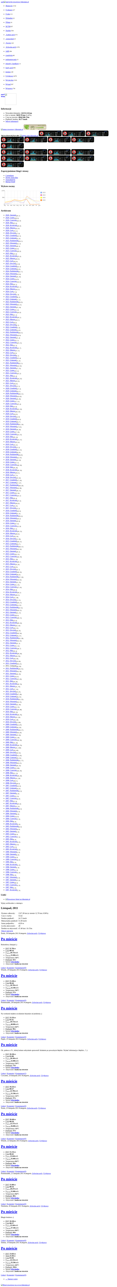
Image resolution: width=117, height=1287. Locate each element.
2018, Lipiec (10, 462)
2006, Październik (12, 808)
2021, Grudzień (11, 358)
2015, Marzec (10, 564)
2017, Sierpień (10, 490)
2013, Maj (9, 620)
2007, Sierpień (10, 793)
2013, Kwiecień (11, 623)
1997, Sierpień (10, 880)
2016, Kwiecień (11, 531)
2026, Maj (9, 223)
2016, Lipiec (10, 523)
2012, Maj (9, 651)
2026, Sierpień (10, 215)
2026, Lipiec (10, 218)
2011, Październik (11, 668)
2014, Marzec (10, 595)
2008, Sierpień (10, 765)
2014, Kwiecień (11, 592)
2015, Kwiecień (11, 561)
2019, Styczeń (10, 447)
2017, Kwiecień (11, 500)
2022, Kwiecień (11, 348)
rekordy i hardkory (12, 64)
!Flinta (7, 22)
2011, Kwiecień (11, 684)
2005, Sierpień (10, 831)
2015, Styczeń (10, 569)
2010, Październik (12, 699)
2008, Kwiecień (11, 775)
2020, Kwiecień (11, 409)
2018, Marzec (10, 472)
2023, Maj (9, 314)
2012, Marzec (10, 656)
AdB (7, 51)
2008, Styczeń (10, 783)
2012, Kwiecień (11, 653)
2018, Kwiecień (11, 470)
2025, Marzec (10, 258)
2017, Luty (9, 505)
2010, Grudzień (11, 694)
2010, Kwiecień (11, 714)
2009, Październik (12, 729)
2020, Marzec (10, 411)
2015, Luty (9, 567)
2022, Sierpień (10, 337)
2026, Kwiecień (11, 225)
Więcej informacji (11, 121)
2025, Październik (12, 241)
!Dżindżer (9, 18)
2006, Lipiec (10, 816)
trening (8, 72)
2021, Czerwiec (11, 373)
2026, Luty (9, 230)
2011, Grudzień (11, 663)
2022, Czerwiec (11, 342)
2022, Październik (12, 332)
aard (2, 2)
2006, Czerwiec (11, 819)
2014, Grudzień (11, 572)
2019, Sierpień (10, 429)
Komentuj (10, 968)
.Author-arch (10, 35)
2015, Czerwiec (11, 556)
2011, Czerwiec (11, 679)
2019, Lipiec (10, 432)
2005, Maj (9, 839)
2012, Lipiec (10, 645)
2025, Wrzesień (11, 243)
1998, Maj (9, 875)
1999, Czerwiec (11, 859)
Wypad (8, 84)
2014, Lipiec (10, 584)
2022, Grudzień (11, 327)
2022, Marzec (10, 350)
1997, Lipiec (10, 882)
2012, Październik (12, 638)
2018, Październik (12, 454)
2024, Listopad (10, 269)
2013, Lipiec (10, 615)
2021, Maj (9, 376)
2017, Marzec (10, 503)
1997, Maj (9, 887)
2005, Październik (12, 826)
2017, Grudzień (11, 480)
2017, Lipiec (10, 493)
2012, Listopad (10, 635)
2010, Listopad (10, 696)
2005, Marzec (10, 844)
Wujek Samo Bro (11, 178)
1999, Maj (9, 862)
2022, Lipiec (10, 340)
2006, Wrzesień (11, 811)
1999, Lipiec (10, 857)
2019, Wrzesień (11, 426)
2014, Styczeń (10, 600)
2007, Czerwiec (11, 798)
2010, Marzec (10, 717)
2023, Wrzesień (11, 304)
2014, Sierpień (10, 582)
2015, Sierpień (10, 551)
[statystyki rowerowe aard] (12, 129)
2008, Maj (9, 773)
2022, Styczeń (10, 355)
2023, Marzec (10, 319)
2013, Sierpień (10, 612)
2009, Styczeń (10, 752)
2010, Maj (9, 712)
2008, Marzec (10, 778)
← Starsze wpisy (11, 1279)
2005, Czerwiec (11, 836)
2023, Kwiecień (11, 317)
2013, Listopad (10, 605)
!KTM (7, 26)
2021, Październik (12, 363)
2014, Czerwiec (11, 587)
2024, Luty (9, 291)
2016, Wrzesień (11, 518)
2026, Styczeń (10, 233)
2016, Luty (9, 536)
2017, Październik (12, 485)
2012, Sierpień (10, 643)
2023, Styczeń (10, 325)
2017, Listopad (10, 482)
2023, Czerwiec (11, 312)
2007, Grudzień (11, 785)
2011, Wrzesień (11, 671)
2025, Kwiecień (11, 256)
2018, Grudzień (11, 449)
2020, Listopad (10, 391)
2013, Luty (9, 628)
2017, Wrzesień (11, 488)
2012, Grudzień (11, 633)
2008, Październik (12, 760)
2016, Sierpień (10, 521)
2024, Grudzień (11, 266)
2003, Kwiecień (11, 849)
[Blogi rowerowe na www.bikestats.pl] (15, 1285)
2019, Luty (9, 444)
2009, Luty (9, 750)
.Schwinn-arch (10, 47)
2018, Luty (9, 475)
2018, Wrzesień (11, 457)
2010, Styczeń (10, 722)
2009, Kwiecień (11, 745)
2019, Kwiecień (11, 439)
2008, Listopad (10, 757)
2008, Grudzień (11, 755)
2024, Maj (9, 284)
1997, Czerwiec (11, 885)
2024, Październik (12, 271)
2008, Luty (9, 780)
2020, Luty (9, 414)
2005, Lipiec (10, 834)
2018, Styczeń (10, 477)
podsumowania (10, 59)
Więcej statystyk (7, 931)
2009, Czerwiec (11, 740)
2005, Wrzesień (11, 829)
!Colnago (8, 10)
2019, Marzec (10, 442)
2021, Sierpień (10, 368)
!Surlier (8, 31)
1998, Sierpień (10, 867)
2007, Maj (9, 801)
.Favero (8, 43)
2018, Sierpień (10, 460)
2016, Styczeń (10, 539)
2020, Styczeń (10, 416)
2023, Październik (12, 302)
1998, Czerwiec (11, 872)
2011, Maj (9, 681)
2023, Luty (9, 322)
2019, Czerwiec (11, 434)
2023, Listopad (10, 299)
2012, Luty (9, 658)
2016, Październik (12, 516)
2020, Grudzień (11, 388)
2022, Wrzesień (11, 335)
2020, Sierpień (10, 398)
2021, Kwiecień (11, 378)
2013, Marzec (10, 625)
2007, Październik (12, 791)
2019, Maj (9, 437)
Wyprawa (8, 88)
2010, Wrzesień (11, 701)
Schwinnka (15, 962)
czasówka (9, 55)
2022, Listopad (10, 330)
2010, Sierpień (10, 704)
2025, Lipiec (10, 248)
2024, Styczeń (10, 294)
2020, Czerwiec (11, 404)
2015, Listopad (10, 544)
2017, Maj (9, 498)
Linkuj (3, 968)
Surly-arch (9, 68)
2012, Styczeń (10, 661)
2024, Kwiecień (11, 286)
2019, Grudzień (11, 419)
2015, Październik (12, 546)
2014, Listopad (10, 574)
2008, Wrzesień (11, 763)
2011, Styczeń (10, 691)
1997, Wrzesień (11, 877)
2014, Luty (9, 597)
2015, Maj (9, 559)
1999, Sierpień (10, 854)
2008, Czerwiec (11, 770)
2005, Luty (9, 847)
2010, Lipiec (10, 707)
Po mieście (9, 939)
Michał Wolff (10, 182)
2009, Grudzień (11, 724)
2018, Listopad (10, 452)
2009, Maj (9, 742)
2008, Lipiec (10, 768)
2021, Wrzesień (11, 365)
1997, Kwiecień (11, 890)
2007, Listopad (10, 788)
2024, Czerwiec (11, 281)
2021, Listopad (10, 360)
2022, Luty (9, 353)
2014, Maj (9, 589)
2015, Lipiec (10, 554)
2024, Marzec (10, 289)
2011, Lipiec (10, 676)
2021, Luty (9, 383)
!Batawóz (8, 6)
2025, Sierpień (10, 246)
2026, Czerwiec (11, 220)
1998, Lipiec (10, 870)
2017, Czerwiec (11, 495)
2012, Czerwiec (11, 648)
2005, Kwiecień (11, 842)
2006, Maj (9, 821)
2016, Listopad (10, 513)
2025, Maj (9, 253)
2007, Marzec (10, 806)
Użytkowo (9, 76)
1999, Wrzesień (11, 852)
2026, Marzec (10, 228)
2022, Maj (9, 345)
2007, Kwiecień (11, 803)
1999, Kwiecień (11, 864)
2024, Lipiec (10, 279)
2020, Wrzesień (11, 396)
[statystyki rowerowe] (16, 2)
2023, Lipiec (10, 309)
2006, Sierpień (10, 814)
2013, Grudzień (11, 602)
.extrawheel (9, 39)
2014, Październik (12, 577)
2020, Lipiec (10, 401)
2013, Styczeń (10, 630)
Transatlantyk (10, 180)
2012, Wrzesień (11, 640)
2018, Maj (9, 467)
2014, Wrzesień (11, 579)
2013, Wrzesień (11, 610)
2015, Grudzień (11, 541)
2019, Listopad (10, 421)
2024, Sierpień (10, 276)
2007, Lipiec (10, 796)
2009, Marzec (10, 747)
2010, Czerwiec (11, 709)
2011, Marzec (10, 686)
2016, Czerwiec (11, 526)
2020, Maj (9, 406)
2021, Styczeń (10, 386)
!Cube (7, 14)
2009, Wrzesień (11, 732)
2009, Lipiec (10, 737)
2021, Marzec (10, 381)
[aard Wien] (10, 104)
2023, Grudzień (11, 297)
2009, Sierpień (10, 735)
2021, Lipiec (10, 370)
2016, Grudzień (11, 511)
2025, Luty (9, 261)
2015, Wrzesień (11, 549)
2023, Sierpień (10, 307)
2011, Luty (9, 689)
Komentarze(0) (20, 968)
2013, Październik (12, 607)
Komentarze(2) (20, 1073)
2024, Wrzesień (11, 274)
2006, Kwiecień (11, 824)
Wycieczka (9, 80)
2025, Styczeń (10, 263)
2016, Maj (9, 528)
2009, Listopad (10, 727)
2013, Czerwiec (11, 617)
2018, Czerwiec (11, 465)
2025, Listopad (10, 238)
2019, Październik (12, 424)
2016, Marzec (10, 533)
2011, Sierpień (10, 673)
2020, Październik (12, 393)
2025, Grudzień (11, 235)
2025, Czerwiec (11, 251)
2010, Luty (9, 719)
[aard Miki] (29, 136)
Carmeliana (9, 176)
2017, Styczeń (10, 508)
